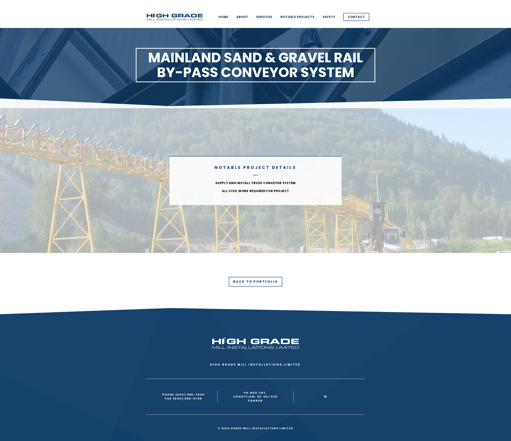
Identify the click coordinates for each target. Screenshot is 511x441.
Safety (329, 17)
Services (264, 17)
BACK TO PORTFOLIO (255, 281)
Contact (356, 17)
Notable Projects (297, 17)
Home (223, 17)
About (242, 17)
